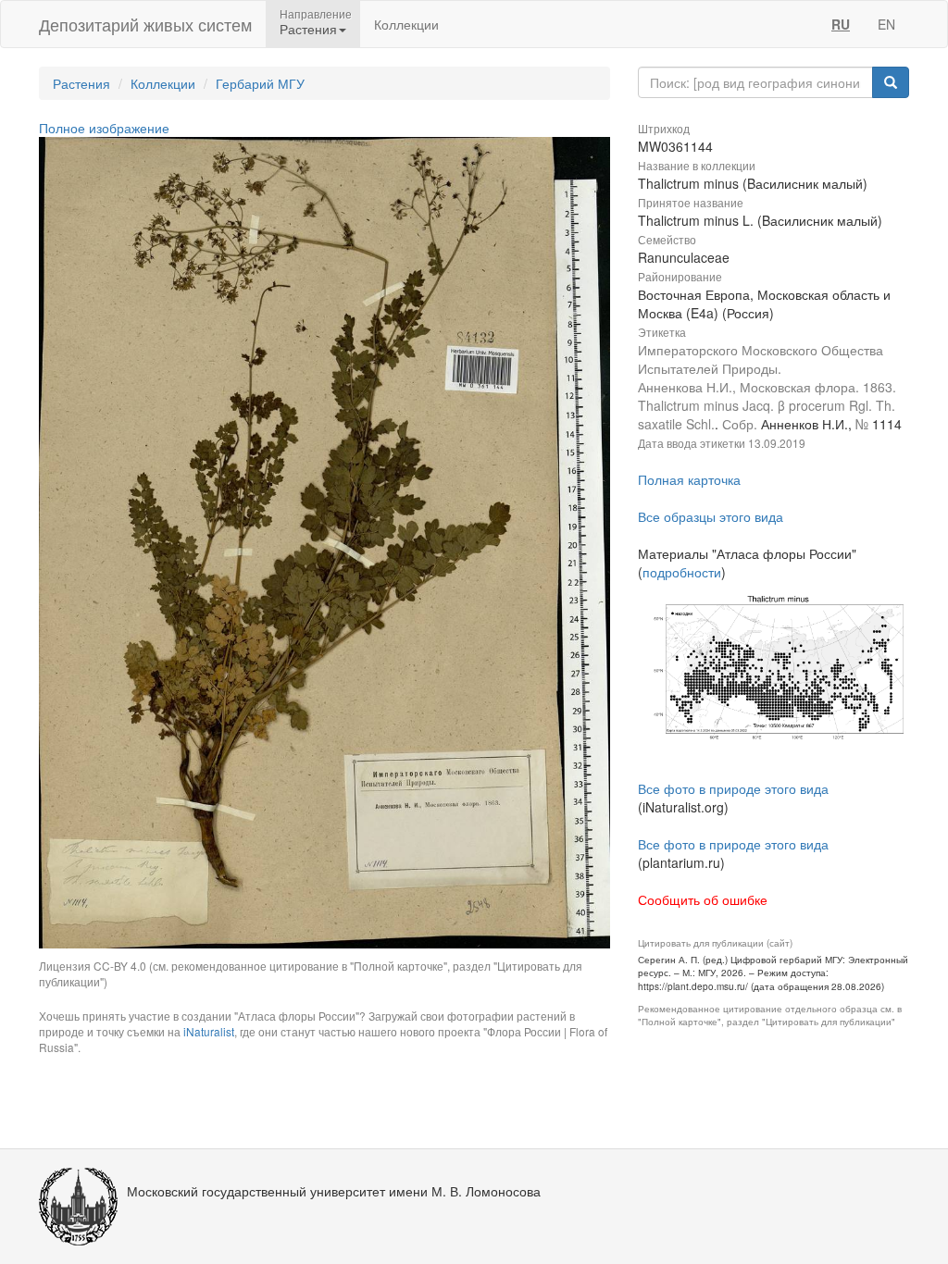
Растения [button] (308, 28)
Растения (81, 83)
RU (840, 24)
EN (886, 24)
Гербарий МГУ (260, 83)
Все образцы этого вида (710, 516)
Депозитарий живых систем (145, 24)
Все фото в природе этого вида (733, 788)
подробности (681, 572)
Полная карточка (689, 479)
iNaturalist (208, 1031)
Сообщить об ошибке (702, 899)
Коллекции (406, 24)
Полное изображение (104, 127)
